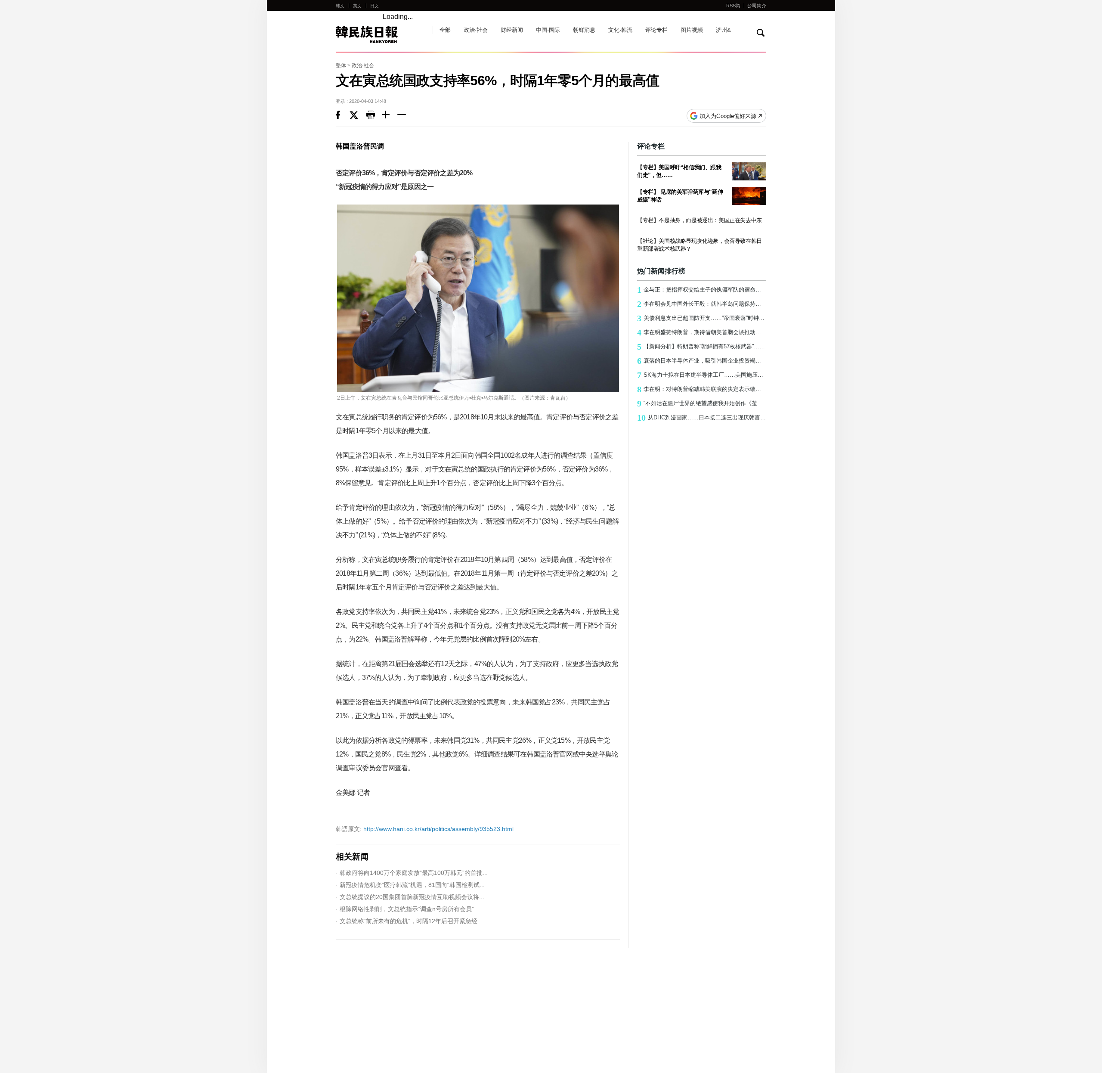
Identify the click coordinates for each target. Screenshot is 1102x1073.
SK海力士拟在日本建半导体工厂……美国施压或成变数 (701, 375)
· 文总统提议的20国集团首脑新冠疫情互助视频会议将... (410, 896)
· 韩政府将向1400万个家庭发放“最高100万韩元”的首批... (412, 872)
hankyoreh (380, 34)
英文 (357, 5)
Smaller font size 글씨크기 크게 (389, 116)
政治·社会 (476, 30)
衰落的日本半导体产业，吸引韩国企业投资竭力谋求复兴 (701, 361)
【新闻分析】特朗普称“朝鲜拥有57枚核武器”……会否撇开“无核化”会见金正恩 (701, 346)
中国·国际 (548, 30)
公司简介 (756, 5)
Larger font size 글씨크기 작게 (405, 116)
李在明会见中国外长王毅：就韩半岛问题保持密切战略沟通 (701, 304)
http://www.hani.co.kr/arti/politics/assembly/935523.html (425, 828)
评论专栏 (656, 30)
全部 (445, 30)
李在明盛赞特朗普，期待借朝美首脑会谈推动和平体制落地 (701, 332)
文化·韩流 (620, 30)
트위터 (358, 116)
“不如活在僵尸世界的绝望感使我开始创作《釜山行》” (701, 403)
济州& (723, 30)
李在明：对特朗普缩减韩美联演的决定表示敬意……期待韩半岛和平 (701, 389)
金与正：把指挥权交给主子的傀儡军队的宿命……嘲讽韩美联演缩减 (701, 290)
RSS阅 (733, 5)
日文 (374, 5)
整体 (341, 65)
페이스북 (343, 116)
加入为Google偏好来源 (728, 116)
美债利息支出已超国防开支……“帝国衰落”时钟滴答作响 (701, 318)
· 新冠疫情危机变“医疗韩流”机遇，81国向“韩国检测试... (410, 884)
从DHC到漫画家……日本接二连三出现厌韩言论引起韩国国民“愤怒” (701, 417)
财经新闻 (512, 30)
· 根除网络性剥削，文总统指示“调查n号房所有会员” (405, 909)
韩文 (340, 5)
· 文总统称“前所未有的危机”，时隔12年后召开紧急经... (409, 921)
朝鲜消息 (584, 30)
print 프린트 (374, 116)
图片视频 (692, 30)
